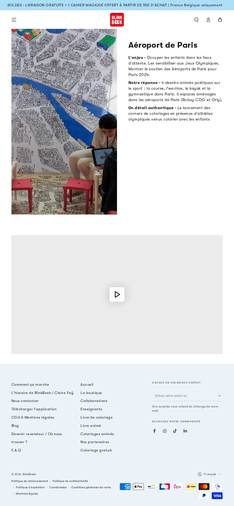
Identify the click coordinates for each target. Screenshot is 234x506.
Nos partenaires (94, 442)
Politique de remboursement (29, 481)
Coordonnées (57, 487)
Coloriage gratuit (96, 450)
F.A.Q (16, 450)
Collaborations (93, 401)
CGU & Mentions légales (33, 417)
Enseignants (91, 409)
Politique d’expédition (30, 487)
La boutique (91, 393)
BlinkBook (29, 474)
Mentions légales (27, 493)
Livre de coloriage (96, 417)
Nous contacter (25, 401)
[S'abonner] (220, 396)
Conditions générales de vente (91, 487)
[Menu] (14, 20)
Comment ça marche (30, 384)
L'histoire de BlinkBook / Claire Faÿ (42, 393)
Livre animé (90, 425)
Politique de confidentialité (70, 481)
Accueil (86, 384)
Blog (15, 425)
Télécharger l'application (34, 409)
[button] (196, 20)
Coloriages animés (97, 434)
